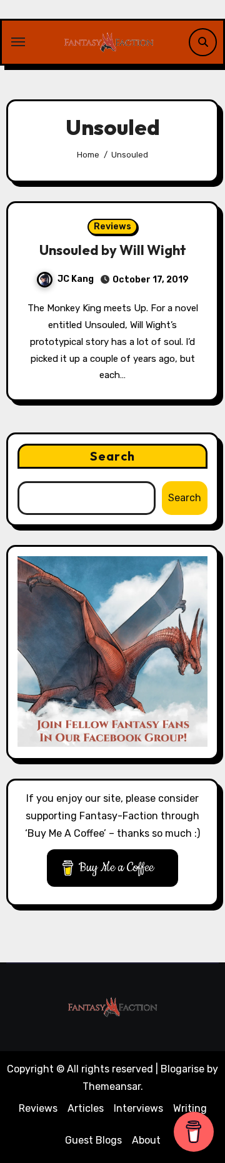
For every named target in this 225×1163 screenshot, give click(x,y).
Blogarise (182, 1069)
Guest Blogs (93, 1140)
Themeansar (111, 1086)
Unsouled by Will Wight (112, 250)
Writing (190, 1108)
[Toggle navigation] (18, 41)
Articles (86, 1108)
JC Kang (76, 279)
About (146, 1140)
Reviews (112, 226)
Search (112, 456)
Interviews (138, 1108)
